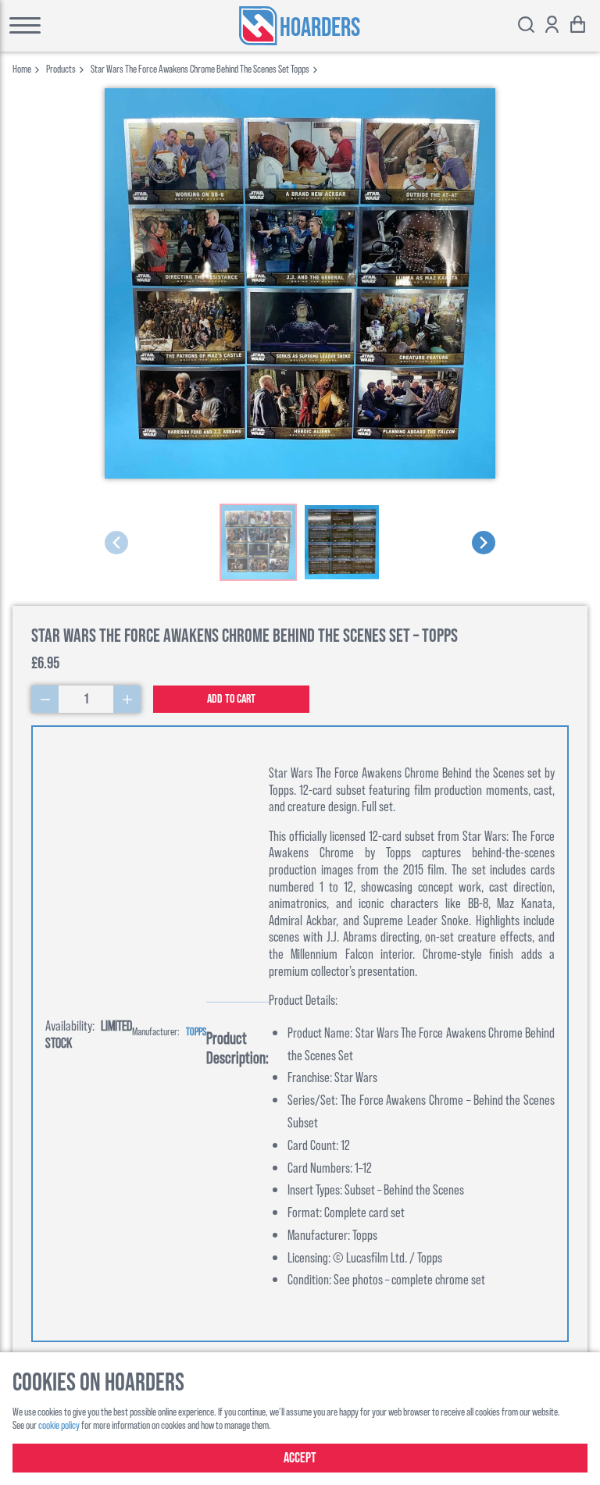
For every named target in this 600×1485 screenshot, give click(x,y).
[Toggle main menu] (67, 25)
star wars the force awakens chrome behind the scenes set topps (200, 68)
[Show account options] (552, 26)
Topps (196, 1031)
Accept (300, 1458)
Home (21, 68)
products (61, 68)
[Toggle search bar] (526, 26)
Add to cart (231, 699)
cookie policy (59, 1424)
